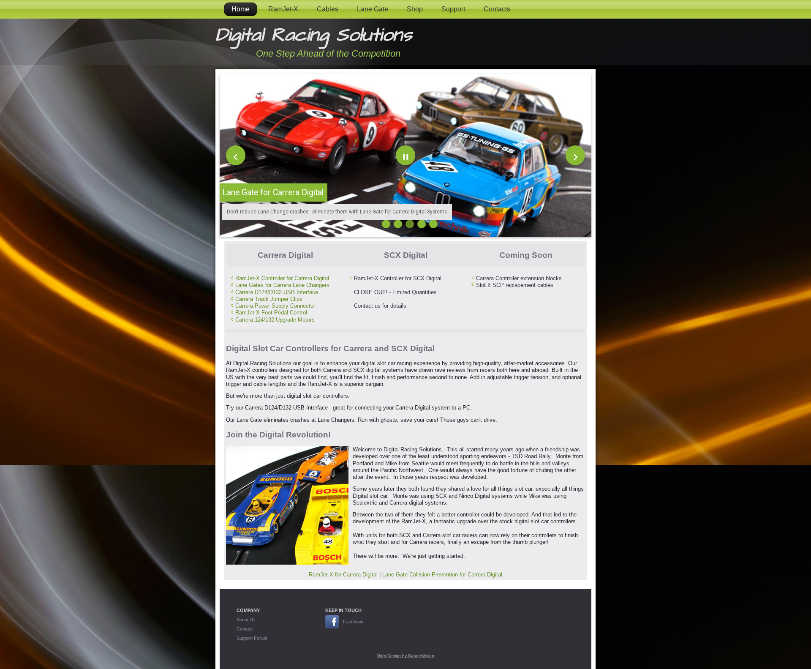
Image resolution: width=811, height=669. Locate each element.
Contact (245, 628)
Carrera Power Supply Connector (275, 306)
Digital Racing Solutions (313, 35)
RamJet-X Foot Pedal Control (271, 312)
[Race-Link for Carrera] (398, 224)
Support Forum (252, 638)
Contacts (497, 9)
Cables (327, 9)
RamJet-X (283, 9)
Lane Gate (372, 9)
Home (240, 9)
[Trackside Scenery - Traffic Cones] (421, 224)
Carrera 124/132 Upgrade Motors (275, 320)
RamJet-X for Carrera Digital (343, 574)
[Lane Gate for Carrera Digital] (410, 224)
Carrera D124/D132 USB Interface (276, 292)
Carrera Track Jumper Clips (268, 299)
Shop (415, 9)
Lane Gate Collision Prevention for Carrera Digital (442, 574)
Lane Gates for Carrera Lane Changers (282, 285)
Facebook (353, 621)
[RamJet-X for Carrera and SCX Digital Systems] (386, 224)
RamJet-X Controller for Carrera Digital (282, 278)
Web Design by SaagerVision (405, 655)
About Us (246, 619)
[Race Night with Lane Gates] (433, 224)
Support (453, 9)
